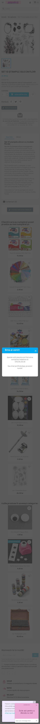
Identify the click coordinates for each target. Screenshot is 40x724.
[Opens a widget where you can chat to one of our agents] (26, 712)
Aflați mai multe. (10, 713)
